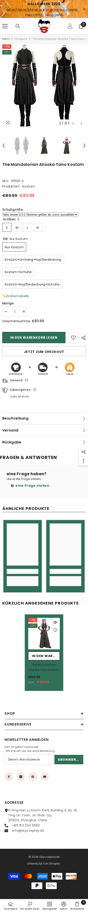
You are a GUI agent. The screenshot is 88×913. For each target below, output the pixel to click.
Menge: (8, 303)
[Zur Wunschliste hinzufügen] (73, 337)
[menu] (5, 26)
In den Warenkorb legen (33, 337)
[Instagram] (20, 776)
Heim (5, 39)
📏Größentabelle (15, 296)
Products (21, 39)
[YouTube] (44, 776)
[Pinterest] (32, 776)
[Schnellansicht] (55, 622)
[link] (22, 571)
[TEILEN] (82, 337)
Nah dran (84, 9)
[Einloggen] (70, 26)
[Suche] (18, 26)
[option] (44, 86)
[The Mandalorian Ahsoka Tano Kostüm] (44, 633)
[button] (73, 123)
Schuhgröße (12, 209)
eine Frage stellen (32, 485)
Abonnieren (69, 759)
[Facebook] (9, 776)
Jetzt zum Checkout (44, 351)
